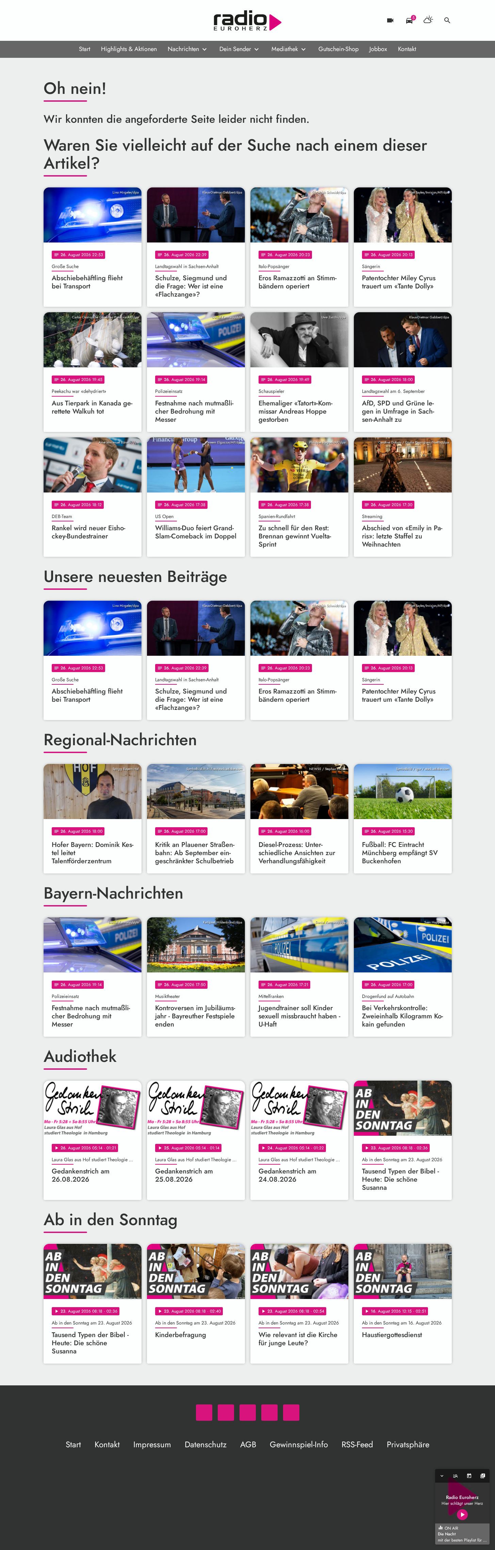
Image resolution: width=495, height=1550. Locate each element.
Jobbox (378, 49)
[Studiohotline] (105, 20)
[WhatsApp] (50, 20)
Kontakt (407, 49)
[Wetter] (428, 20)
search (447, 20)
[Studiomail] (91, 20)
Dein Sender (235, 49)
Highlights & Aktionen (129, 49)
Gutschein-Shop (338, 49)
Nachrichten (183, 49)
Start (84, 49)
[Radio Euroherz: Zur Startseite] (248, 20)
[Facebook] (64, 20)
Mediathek (284, 49)
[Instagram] (77, 20)
